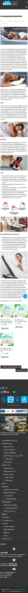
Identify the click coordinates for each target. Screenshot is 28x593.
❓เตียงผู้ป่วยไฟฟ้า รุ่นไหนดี (10, 508)
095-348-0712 (13, 565)
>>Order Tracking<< (9, 526)
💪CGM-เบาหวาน (6, 465)
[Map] (17, 399)
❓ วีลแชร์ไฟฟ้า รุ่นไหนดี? (10, 499)
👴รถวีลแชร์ (5, 486)
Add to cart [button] (5, 328)
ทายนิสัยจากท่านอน (21, 370)
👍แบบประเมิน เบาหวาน (9, 471)
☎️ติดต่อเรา (5, 523)
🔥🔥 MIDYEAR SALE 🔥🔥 (9, 440)
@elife (5, 577)
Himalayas (7, 591)
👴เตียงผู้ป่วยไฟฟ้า (6, 502)
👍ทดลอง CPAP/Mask (10, 453)
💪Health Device (8, 468)
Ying (11, 21)
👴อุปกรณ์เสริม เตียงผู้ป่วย (10, 505)
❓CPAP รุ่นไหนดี (8, 459)
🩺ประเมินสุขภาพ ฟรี (7, 520)
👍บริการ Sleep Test (9, 450)
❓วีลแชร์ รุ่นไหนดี (8, 496)
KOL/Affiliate (5, 517)
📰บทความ (5, 514)
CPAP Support (8, 462)
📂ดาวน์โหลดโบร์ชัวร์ (9, 529)
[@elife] (10, 399)
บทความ (23, 21)
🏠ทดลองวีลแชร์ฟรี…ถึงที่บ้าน (11, 489)
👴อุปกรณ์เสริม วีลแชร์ (9, 493)
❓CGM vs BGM (8, 477)
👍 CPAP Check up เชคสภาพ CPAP (13, 456)
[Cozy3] (2, 23)
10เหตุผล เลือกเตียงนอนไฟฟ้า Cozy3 (11, 367)
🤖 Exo (4, 483)
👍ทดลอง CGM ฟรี (9, 474)
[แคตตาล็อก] (24, 399)
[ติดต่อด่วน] (3, 399)
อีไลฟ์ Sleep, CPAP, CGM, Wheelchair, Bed (18, 589)
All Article (18, 21)
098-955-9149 (13, 564)
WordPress (23, 591)
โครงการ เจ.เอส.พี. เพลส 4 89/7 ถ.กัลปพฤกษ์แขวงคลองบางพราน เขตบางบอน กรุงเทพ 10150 (12, 555)
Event (5, 536)
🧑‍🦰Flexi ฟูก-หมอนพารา (10, 511)
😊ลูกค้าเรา (7, 532)
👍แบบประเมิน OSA (9, 446)
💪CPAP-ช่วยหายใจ (7, 443)
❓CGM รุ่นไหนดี (8, 480)
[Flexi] (5, 23)
